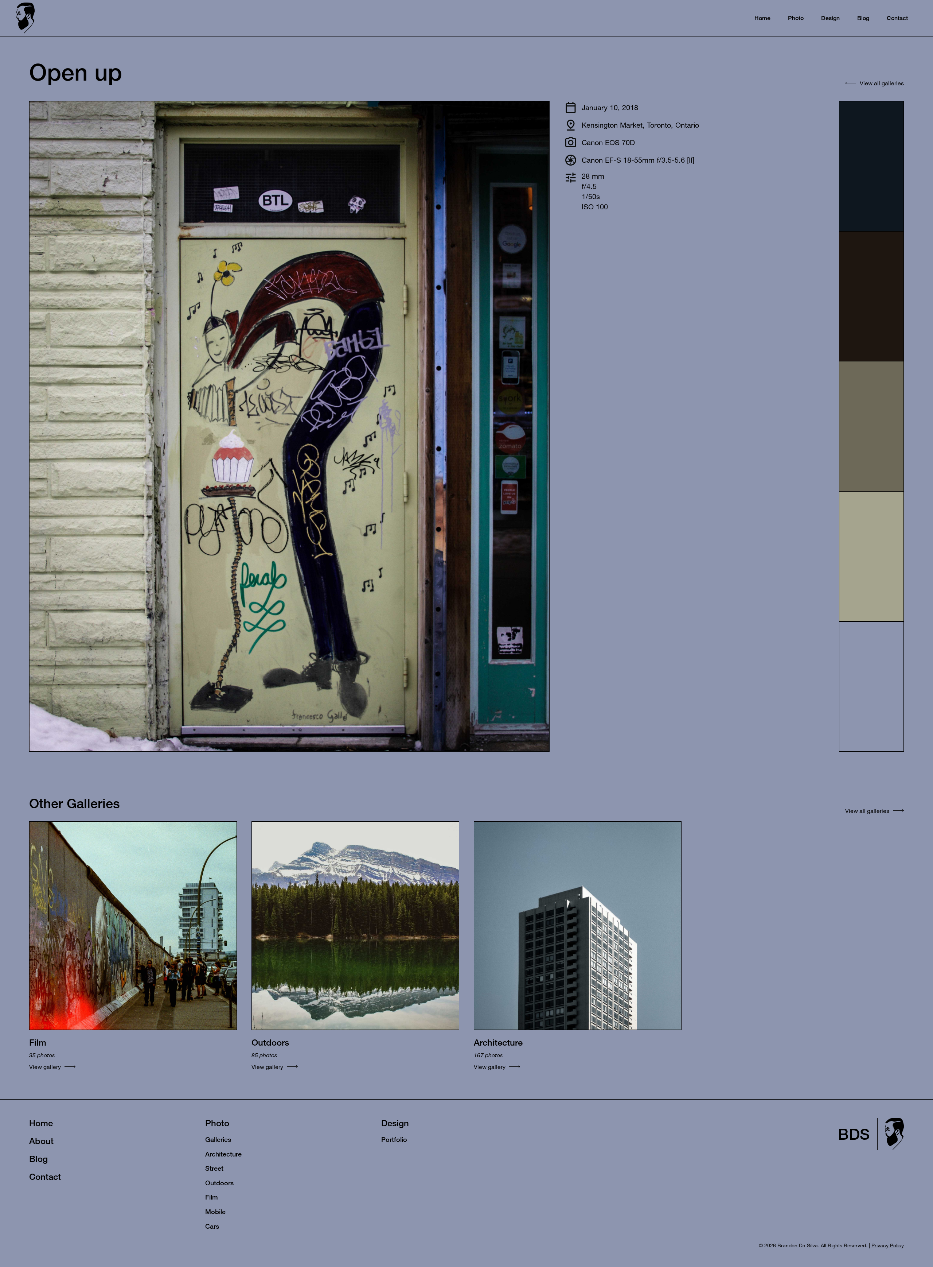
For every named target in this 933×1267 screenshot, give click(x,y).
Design (395, 1123)
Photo (217, 1123)
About (41, 1141)
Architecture (223, 1154)
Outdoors (219, 1183)
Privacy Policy (887, 1245)
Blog (38, 1159)
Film (211, 1197)
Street (214, 1168)
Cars (212, 1226)
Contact (45, 1176)
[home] (25, 18)
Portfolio (394, 1139)
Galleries (218, 1139)
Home (41, 1123)
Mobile (215, 1212)
